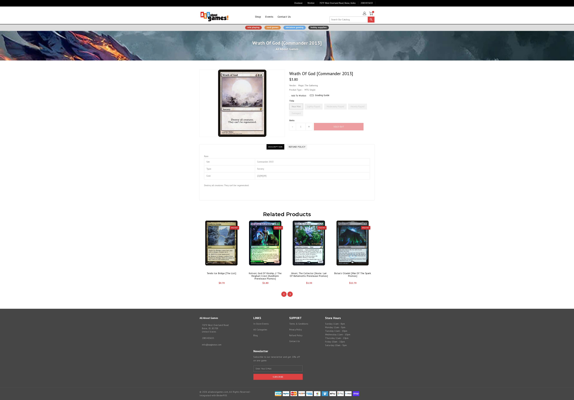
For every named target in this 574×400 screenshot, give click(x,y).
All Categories (260, 329)
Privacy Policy (295, 329)
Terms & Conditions (298, 323)
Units (292, 120)
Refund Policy (295, 335)
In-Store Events (261, 323)
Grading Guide (322, 95)
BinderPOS (222, 395)
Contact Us (294, 341)
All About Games (287, 49)
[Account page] (365, 14)
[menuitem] (258, 17)
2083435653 (208, 338)
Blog (255, 335)
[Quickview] (204, 284)
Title (291, 100)
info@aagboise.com (211, 344)
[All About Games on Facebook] (195, 3)
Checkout (298, 3)
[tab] (275, 147)
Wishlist (310, 3)
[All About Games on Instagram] (201, 3)
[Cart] (371, 14)
